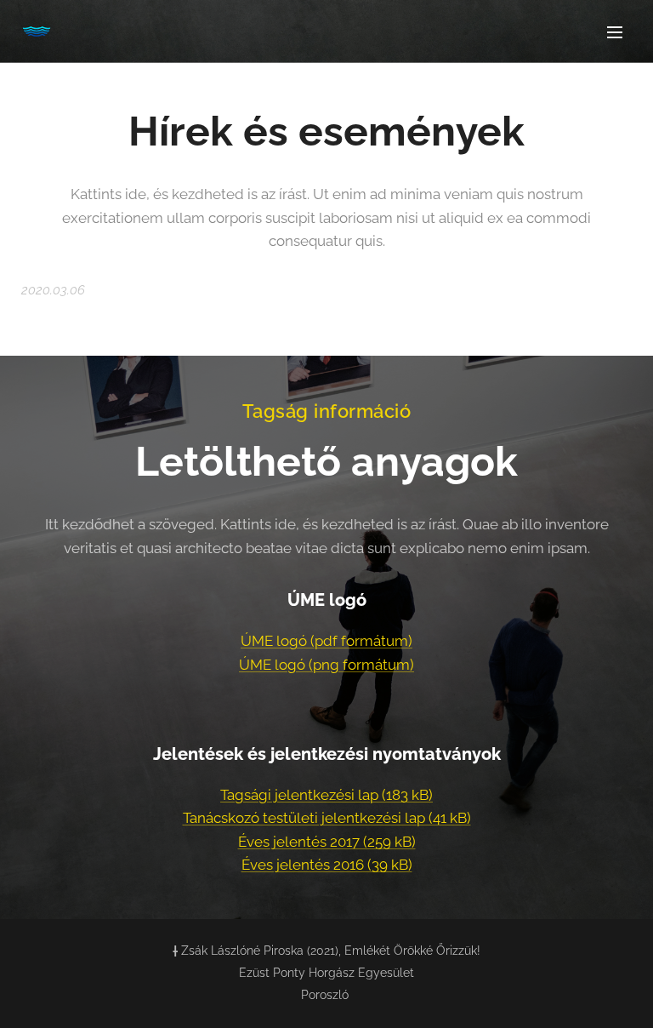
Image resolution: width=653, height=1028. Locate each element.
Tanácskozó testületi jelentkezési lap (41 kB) (327, 817)
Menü (615, 31)
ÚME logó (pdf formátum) (326, 640)
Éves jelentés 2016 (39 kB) (326, 864)
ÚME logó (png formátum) (326, 664)
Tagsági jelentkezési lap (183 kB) (326, 794)
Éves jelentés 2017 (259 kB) (327, 841)
